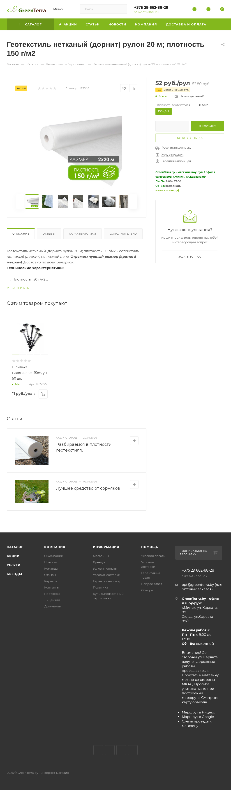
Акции (13, 556)
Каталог (15, 547)
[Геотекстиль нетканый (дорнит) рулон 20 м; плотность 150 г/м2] (76, 143)
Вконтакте (98, 750)
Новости (50, 562)
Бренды (14, 574)
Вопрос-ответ (151, 584)
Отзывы (49, 233)
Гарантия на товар (107, 581)
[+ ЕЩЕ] (217, 24)
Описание (20, 233)
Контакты (51, 587)
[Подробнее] (134, 440)
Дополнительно (123, 233)
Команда (51, 568)
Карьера (50, 581)
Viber (133, 750)
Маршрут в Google (198, 717)
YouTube (121, 750)
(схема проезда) (167, 190)
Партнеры (52, 593)
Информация (106, 547)
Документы (52, 606)
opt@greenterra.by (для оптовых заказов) (202, 586)
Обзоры (147, 590)
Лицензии (52, 600)
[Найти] (121, 9)
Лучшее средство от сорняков (88, 488)
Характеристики (82, 233)
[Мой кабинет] (181, 10)
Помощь (149, 547)
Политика (100, 587)
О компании (53, 556)
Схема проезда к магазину (197, 723)
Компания (54, 547)
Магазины (101, 556)
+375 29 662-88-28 (151, 7)
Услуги (14, 565)
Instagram (110, 750)
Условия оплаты (105, 568)
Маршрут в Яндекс (198, 712)
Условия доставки (106, 575)
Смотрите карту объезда (200, 699)
